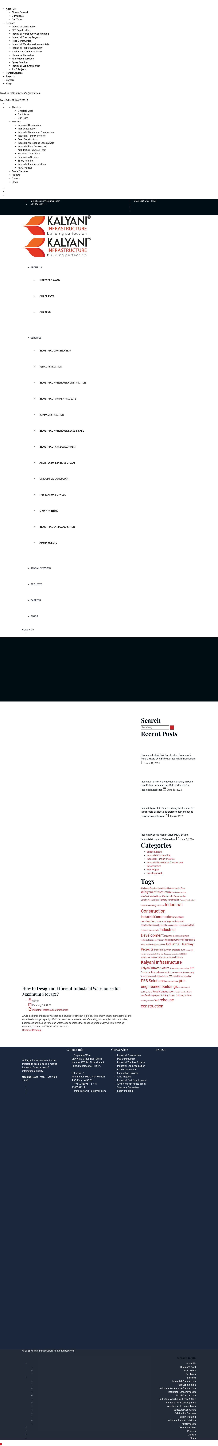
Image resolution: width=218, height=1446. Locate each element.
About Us (11, 8)
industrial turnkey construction (179, 939)
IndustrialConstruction (157, 917)
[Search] (172, 727)
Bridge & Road (154, 851)
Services (10, 23)
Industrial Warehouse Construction (30, 33)
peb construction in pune (158, 976)
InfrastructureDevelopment (170, 957)
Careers (10, 80)
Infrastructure (154, 866)
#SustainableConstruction (174, 896)
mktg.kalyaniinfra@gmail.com (25, 93)
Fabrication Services (23, 58)
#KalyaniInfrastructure (156, 892)
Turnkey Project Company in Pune (176, 995)
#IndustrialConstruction (151, 888)
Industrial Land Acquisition (26, 65)
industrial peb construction (176, 936)
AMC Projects (19, 69)
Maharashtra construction (179, 968)
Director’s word (20, 12)
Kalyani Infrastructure (161, 962)
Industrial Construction (24, 26)
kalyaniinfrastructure (155, 968)
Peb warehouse (171, 981)
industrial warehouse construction (166, 954)
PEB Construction (21, 30)
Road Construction (21, 40)
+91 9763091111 (39, 204)
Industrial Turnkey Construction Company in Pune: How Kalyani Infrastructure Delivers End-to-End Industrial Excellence (167, 785)
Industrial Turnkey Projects (26, 37)
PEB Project (153, 869)
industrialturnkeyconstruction (153, 945)
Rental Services (14, 72)
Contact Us (28, 629)
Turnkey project (152, 995)
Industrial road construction (152, 940)
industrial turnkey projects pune (169, 949)
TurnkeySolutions (147, 1001)
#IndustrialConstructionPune (173, 888)
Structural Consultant (23, 55)
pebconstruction (163, 972)
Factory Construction (169, 900)
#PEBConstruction (179, 893)
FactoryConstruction (187, 900)
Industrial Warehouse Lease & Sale (30, 44)
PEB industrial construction (180, 976)
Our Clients (18, 16)
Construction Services (150, 900)
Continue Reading (31, 1030)
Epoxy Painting (20, 62)
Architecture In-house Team (27, 51)
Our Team (17, 19)
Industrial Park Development (27, 48)
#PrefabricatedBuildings (151, 896)
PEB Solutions (153, 981)
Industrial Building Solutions (152, 905)
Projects (10, 76)
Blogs (9, 83)
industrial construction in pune (172, 925)
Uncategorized (154, 873)
